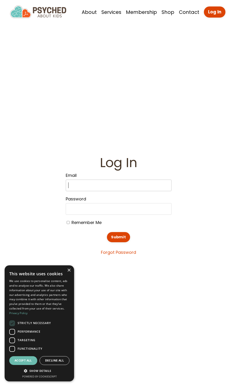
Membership (141, 12)
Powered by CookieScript (39, 376)
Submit (118, 237)
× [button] (69, 270)
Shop (168, 12)
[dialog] (39, 323)
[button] (39, 371)
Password (76, 199)
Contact (189, 12)
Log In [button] (214, 12)
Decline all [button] (54, 360)
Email (71, 175)
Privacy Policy (18, 313)
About (89, 12)
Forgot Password (118, 252)
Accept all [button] (23, 360)
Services (111, 12)
